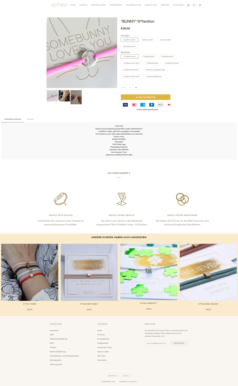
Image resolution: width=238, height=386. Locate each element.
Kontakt (53, 347)
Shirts (99, 330)
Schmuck (101, 335)
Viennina (107, 382)
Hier (97, 134)
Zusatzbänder (102, 343)
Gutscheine (101, 360)
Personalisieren (103, 339)
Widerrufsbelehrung (58, 352)
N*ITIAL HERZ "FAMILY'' (89, 304)
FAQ (51, 343)
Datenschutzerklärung (58, 339)
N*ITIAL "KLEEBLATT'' (148, 303)
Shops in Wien (103, 352)
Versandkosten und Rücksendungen (64, 356)
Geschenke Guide (104, 347)
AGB (52, 335)
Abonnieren (179, 343)
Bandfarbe (125, 52)
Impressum (54, 330)
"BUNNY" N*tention (137, 21)
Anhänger (125, 35)
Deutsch (112, 376)
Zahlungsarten (55, 360)
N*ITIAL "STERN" (29, 304)
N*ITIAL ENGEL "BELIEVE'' (208, 304)
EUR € (125, 376)
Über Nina (101, 356)
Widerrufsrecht (56, 364)
